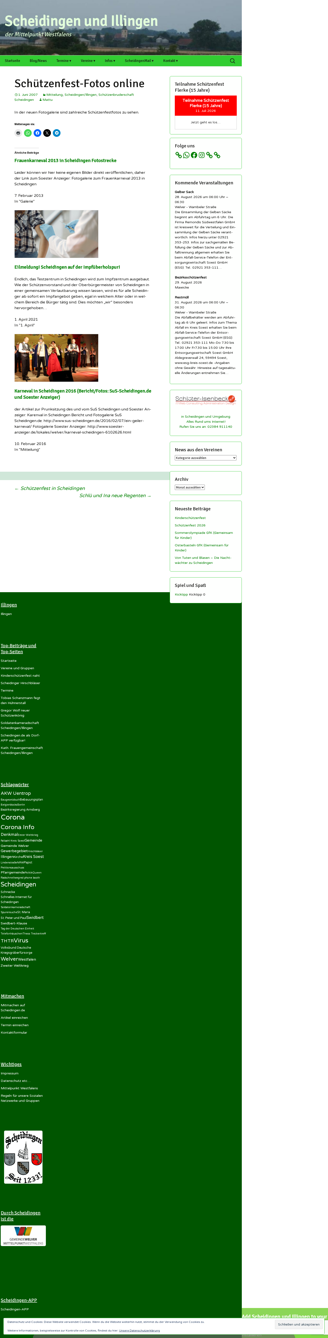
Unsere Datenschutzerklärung (139, 1330)
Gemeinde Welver (15, 846)
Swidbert (35, 917)
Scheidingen (18, 884)
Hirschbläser (35, 851)
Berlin (21, 804)
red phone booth (29, 877)
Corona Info (17, 827)
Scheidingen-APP (15, 1309)
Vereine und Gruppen (17, 668)
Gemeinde (33, 840)
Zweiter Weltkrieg (15, 966)
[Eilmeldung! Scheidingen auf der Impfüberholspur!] (56, 233)
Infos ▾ (110, 61)
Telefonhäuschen (12, 933)
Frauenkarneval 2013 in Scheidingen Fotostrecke (65, 160)
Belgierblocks (9, 804)
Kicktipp (181, 594)
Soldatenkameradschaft (15, 907)
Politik (28, 872)
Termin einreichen (15, 1025)
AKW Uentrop (16, 793)
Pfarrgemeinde (13, 872)
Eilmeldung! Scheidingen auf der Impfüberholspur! (67, 267)
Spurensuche (9, 912)
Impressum (9, 1073)
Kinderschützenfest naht (20, 676)
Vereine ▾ (88, 61)
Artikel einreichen (14, 1018)
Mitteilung (54, 95)
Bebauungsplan (31, 800)
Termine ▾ (63, 61)
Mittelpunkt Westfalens (19, 1088)
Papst (28, 862)
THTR (7, 941)
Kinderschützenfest (190, 518)
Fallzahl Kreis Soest (12, 840)
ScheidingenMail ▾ (139, 61)
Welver (9, 959)
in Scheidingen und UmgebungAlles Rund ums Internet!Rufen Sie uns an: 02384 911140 (205, 422)
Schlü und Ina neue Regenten (115, 496)
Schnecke (8, 892)
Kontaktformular (14, 1033)
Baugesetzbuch (10, 799)
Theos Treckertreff (34, 933)
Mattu (48, 100)
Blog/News (38, 61)
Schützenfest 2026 (190, 525)
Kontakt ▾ (170, 61)
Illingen (6, 614)
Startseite (12, 61)
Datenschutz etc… (15, 1081)
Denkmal (9, 834)
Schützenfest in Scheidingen (49, 488)
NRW (20, 862)
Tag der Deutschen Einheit (17, 928)
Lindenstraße (9, 862)
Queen (37, 872)
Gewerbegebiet (14, 851)
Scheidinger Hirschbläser (20, 683)
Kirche (18, 857)
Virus (21, 940)
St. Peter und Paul (13, 918)
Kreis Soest (33, 856)
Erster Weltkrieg (28, 835)
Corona (13, 817)
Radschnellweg (10, 877)
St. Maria (23, 912)
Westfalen (27, 959)
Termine (7, 690)
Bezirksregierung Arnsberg (20, 810)
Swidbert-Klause (14, 923)
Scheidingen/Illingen (81, 95)
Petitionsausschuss (12, 867)
